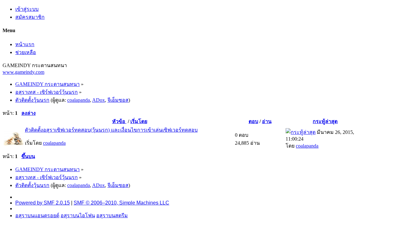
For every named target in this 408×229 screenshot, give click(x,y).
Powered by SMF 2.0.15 (42, 202)
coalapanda (78, 100)
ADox (98, 100)
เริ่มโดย (138, 121)
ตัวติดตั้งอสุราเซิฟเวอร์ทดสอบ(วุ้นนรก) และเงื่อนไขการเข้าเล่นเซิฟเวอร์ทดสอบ (111, 130)
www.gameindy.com (23, 72)
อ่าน (267, 121)
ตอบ (253, 121)
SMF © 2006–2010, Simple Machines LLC (121, 202)
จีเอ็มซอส (117, 100)
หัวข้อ (119, 121)
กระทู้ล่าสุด (325, 121)
